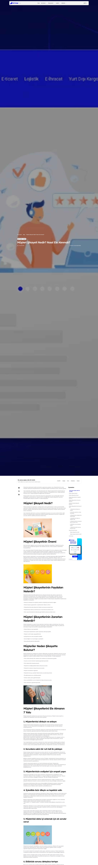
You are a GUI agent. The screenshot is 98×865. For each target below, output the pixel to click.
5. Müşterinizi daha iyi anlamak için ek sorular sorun (75, 522)
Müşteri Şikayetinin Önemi (73, 495)
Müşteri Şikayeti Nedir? (73, 493)
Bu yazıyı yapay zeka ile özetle (75, 491)
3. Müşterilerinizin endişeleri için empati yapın (75, 516)
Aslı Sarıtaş (71, 536)
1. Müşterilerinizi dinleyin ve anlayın (75, 510)
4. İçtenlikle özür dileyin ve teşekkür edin (75, 519)
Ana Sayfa (19, 234)
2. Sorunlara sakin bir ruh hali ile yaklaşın (75, 513)
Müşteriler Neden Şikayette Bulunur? (74, 504)
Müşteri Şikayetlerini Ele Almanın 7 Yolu (75, 507)
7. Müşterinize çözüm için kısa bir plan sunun (75, 528)
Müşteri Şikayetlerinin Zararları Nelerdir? (74, 501)
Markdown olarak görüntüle (75, 245)
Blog (24, 234)
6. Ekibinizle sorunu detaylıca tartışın (75, 525)
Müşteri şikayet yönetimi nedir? (76, 534)
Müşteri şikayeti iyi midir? (74, 532)
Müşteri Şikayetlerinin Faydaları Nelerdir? (75, 498)
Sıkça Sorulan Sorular (73, 530)
